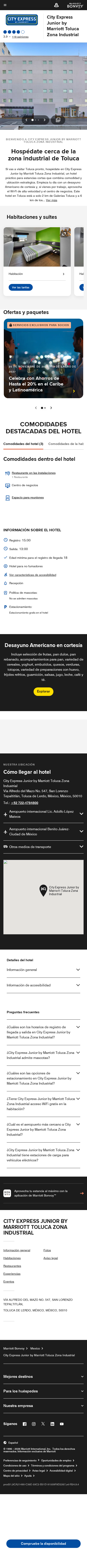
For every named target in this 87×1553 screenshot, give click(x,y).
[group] (43, 672)
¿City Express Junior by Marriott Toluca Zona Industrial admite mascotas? (40, 1055)
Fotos (47, 1250)
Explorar (43, 691)
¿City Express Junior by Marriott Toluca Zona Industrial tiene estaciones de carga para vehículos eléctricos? (40, 1155)
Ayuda (28, 1475)
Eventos (8, 1281)
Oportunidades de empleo (56, 1460)
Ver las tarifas (20, 287)
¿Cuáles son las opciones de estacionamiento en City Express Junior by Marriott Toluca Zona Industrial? (39, 1078)
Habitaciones (12, 1258)
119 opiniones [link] (20, 36)
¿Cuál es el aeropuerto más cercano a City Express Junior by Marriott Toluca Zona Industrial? (39, 1129)
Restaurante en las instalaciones (34, 473)
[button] (56, 5)
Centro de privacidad (15, 1470)
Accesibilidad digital (61, 1470)
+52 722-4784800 (24, 803)
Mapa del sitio (11, 1475)
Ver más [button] (51, 200)
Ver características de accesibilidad (32, 575)
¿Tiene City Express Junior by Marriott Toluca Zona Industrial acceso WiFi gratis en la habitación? (41, 1104)
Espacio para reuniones (28, 497)
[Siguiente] (51, 408)
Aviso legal (51, 1258)
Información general (22, 970)
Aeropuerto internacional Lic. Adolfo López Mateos (41, 814)
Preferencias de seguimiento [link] (20, 1460)
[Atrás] (36, 408)
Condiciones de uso (14, 1465)
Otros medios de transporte (30, 847)
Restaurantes (12, 1266)
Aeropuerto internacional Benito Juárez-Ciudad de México (39, 831)
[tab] (23, 444)
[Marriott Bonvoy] (73, 5)
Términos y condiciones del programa (52, 1465)
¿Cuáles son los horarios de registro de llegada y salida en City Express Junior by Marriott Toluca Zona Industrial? (38, 1032)
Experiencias (11, 1273)
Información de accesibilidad (29, 985)
